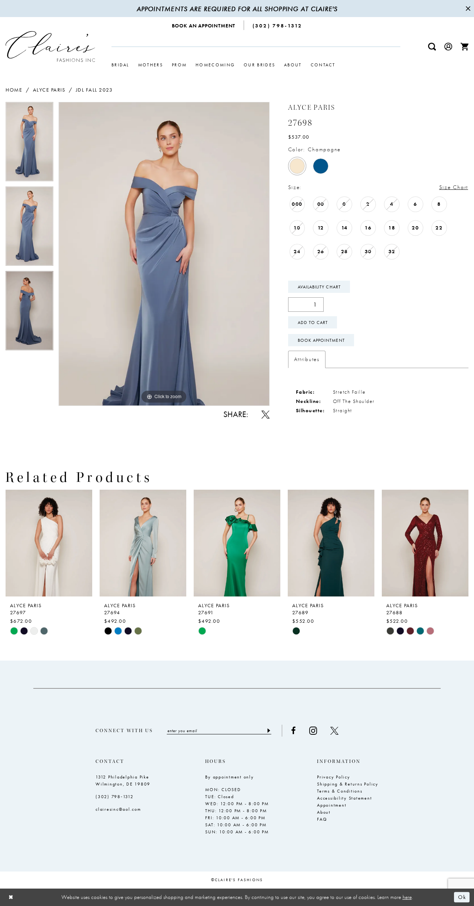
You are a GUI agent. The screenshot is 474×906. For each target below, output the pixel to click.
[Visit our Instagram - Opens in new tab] (313, 730)
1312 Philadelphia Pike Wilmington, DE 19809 (123, 780)
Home (14, 89)
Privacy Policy (333, 777)
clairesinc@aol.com (118, 809)
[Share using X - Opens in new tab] (265, 414)
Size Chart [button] (453, 187)
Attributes (307, 359)
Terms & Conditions (340, 791)
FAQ (322, 819)
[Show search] (432, 46)
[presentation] (49, 543)
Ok (462, 897)
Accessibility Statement (344, 798)
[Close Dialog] (11, 897)
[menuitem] (203, 25)
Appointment (331, 805)
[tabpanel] (29, 144)
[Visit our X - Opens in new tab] (334, 731)
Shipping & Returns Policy (347, 784)
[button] (448, 46)
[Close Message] (467, 8)
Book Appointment (321, 340)
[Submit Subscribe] (268, 730)
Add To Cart (313, 322)
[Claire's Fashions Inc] (50, 46)
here (407, 897)
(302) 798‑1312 (115, 797)
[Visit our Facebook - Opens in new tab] (293, 731)
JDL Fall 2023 (94, 89)
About (324, 812)
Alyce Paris (49, 89)
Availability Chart (319, 287)
